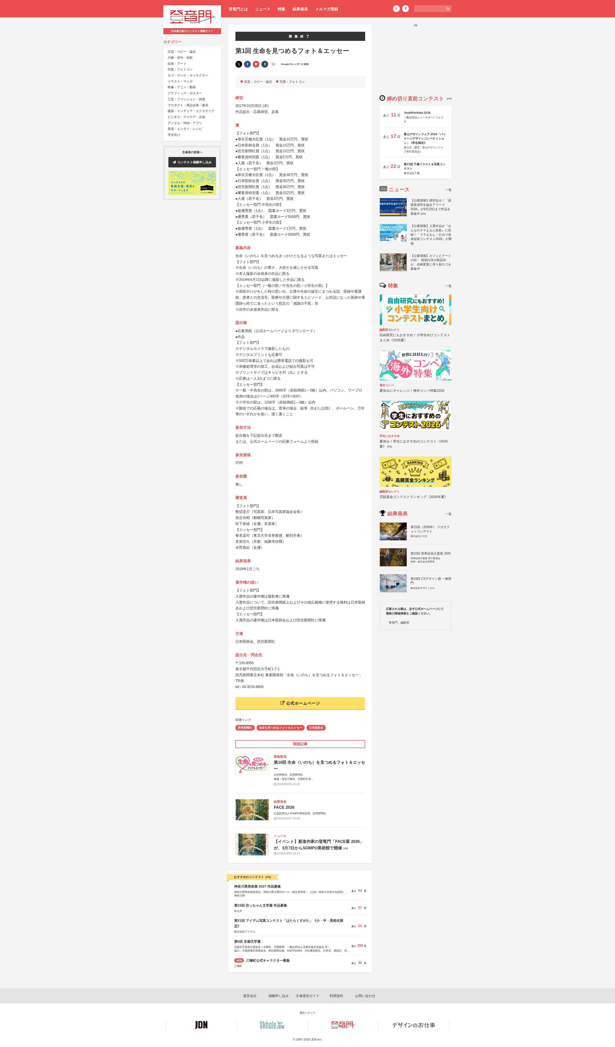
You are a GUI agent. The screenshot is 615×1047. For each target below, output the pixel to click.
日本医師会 (316, 727)
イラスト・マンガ (180, 81)
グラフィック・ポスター (185, 93)
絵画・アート (177, 63)
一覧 (448, 190)
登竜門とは (238, 9)
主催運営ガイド (307, 996)
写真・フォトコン (180, 69)
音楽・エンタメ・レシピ (185, 129)
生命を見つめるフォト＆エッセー (280, 727)
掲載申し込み (279, 996)
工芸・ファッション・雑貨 (186, 99)
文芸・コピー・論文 (182, 52)
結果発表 (300, 9)
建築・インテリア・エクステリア (191, 111)
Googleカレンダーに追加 (295, 64)
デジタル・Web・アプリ (185, 123)
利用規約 (336, 996)
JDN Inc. (316, 1039)
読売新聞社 (245, 727)
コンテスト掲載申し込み (194, 162)
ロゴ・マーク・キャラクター (188, 75)
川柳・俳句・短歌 (180, 57)
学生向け (174, 135)
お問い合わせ (365, 996)
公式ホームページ (302, 703)
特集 (281, 9)
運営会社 (250, 996)
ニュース (263, 9)
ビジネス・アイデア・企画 (186, 117)
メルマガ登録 (326, 9)
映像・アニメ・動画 (182, 87)
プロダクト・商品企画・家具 (188, 105)
